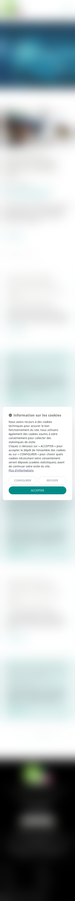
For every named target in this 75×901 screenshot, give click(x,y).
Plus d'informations (21, 470)
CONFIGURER (22, 480)
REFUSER (52, 480)
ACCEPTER (37, 490)
